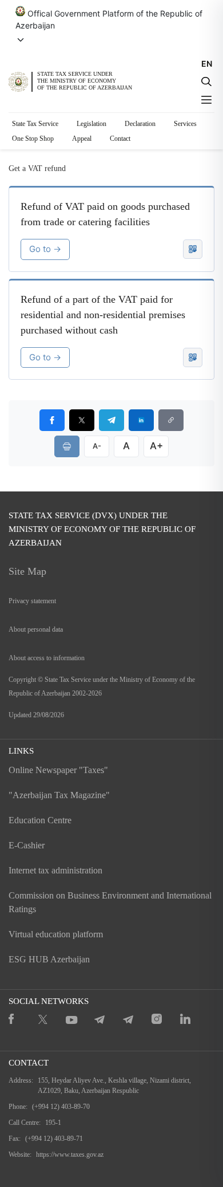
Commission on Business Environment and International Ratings (110, 902)
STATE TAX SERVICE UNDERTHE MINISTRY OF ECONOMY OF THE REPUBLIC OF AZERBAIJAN (84, 81)
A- (97, 445)
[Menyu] (206, 100)
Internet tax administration (55, 870)
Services (185, 124)
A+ (156, 446)
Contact (120, 139)
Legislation (91, 124)
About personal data (36, 629)
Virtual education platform (56, 934)
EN (206, 63)
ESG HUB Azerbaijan (49, 959)
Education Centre (40, 820)
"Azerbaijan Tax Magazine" (59, 795)
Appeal (81, 139)
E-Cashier (27, 845)
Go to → (45, 248)
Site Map (27, 571)
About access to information (47, 658)
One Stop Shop (33, 139)
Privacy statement (32, 601)
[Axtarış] (206, 82)
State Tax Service (35, 124)
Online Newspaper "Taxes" (58, 770)
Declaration (140, 124)
